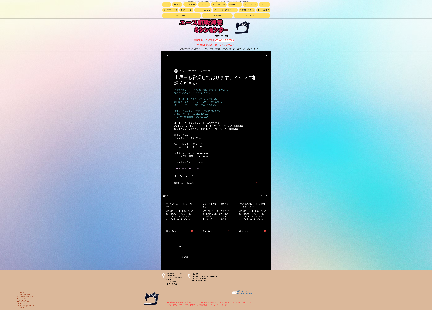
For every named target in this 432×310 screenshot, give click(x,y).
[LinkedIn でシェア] (186, 176)
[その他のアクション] (256, 71)
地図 (180, 273)
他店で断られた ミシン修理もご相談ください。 (252, 205)
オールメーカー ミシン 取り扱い (179, 205)
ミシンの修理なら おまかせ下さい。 (215, 205)
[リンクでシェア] (192, 176)
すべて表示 (265, 195)
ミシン (165, 55)
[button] (266, 55)
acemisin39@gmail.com (27, 305)
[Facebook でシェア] (175, 176)
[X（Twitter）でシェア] (181, 176)
